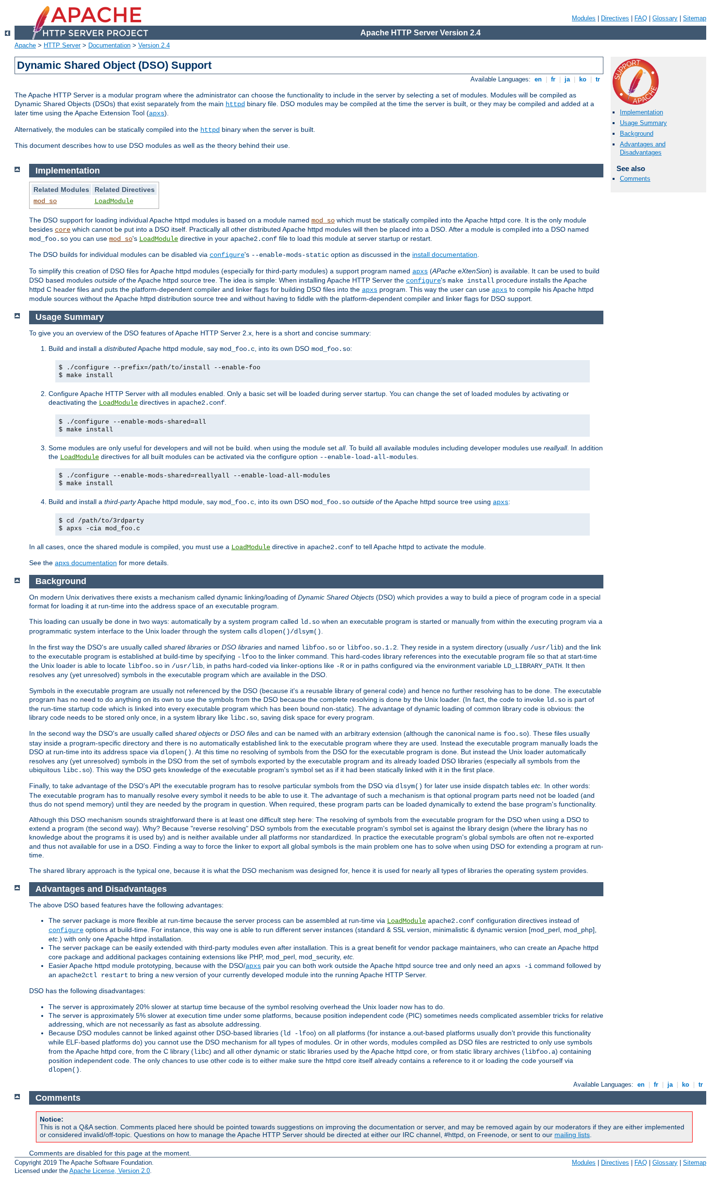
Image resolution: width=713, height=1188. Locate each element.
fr (553, 79)
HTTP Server (62, 45)
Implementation (641, 112)
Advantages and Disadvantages (642, 148)
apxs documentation (86, 563)
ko (582, 79)
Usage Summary (643, 123)
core (62, 230)
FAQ (640, 18)
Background (636, 133)
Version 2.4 (154, 45)
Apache (25, 45)
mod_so (45, 201)
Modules (584, 18)
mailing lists (572, 1135)
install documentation (444, 254)
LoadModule (114, 201)
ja (567, 79)
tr (598, 79)
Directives (615, 18)
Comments (635, 178)
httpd (235, 104)
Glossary (665, 18)
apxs (156, 113)
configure (227, 255)
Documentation (109, 45)
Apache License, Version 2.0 (109, 1170)
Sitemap (694, 18)
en (538, 79)
